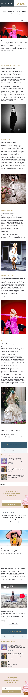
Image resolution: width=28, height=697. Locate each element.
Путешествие (14, 522)
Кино (7, 14)
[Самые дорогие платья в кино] (25, 20)
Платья (13, 14)
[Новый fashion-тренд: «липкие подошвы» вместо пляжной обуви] (25, 528)
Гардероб (20, 14)
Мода (21, 8)
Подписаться (11, 504)
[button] (2, 3)
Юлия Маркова (14, 8)
